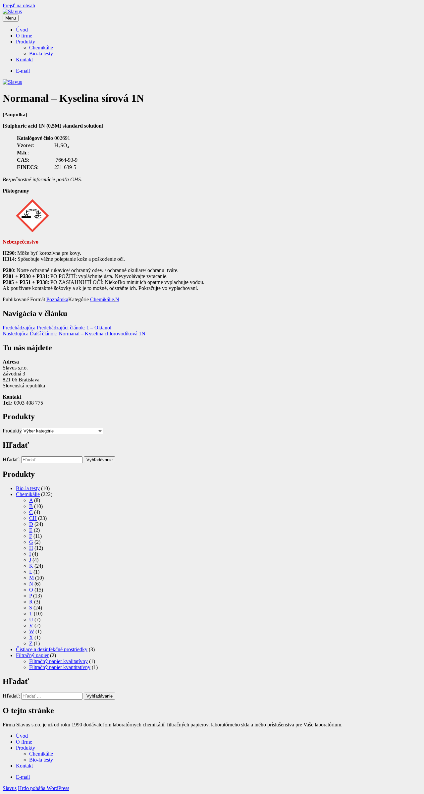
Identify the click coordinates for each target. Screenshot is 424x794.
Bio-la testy (41, 53)
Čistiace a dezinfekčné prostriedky (51, 649)
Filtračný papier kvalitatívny (58, 661)
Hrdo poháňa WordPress (43, 788)
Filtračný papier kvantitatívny (59, 667)
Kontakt (24, 59)
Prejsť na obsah (19, 5)
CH (33, 518)
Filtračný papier (32, 655)
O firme (24, 35)
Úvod (22, 29)
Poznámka (57, 299)
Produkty (25, 41)
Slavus (10, 788)
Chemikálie (41, 47)
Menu (10, 18)
